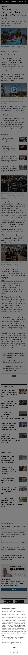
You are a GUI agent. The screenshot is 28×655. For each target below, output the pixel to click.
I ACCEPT (14, 647)
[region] (14, 629)
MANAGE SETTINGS (14, 652)
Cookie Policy (22, 625)
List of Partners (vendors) (7, 643)
